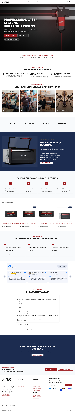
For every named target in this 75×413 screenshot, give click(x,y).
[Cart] (72, 2)
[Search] (67, 2)
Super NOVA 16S (23, 319)
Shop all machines (69, 203)
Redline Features (46, 162)
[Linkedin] (10, 405)
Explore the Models (10, 35)
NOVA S (19, 384)
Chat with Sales (23, 35)
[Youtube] (6, 405)
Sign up (69, 385)
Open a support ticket (65, 369)
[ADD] (53, 221)
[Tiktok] (8, 405)
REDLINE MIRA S (21, 382)
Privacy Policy (36, 382)
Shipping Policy (36, 386)
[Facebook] (3, 405)
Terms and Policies (69, 410)
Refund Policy (36, 384)
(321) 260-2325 (5, 394)
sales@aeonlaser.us (6, 395)
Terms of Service (36, 390)
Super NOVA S (21, 386)
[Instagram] (4, 405)
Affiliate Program (36, 395)
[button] (10, 280)
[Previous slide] (3, 214)
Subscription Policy (37, 388)
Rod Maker (34, 272)
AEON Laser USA (8, 410)
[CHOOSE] (18, 221)
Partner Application (37, 396)
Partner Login (36, 398)
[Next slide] (17, 214)
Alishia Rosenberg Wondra (16, 272)
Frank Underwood (56, 272)
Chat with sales (37, 355)
